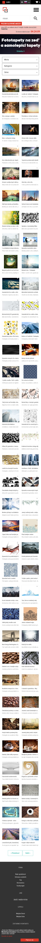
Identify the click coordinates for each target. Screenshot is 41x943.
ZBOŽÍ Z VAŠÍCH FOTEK (20, 900)
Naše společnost (20, 874)
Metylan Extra (20, 916)
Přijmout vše (29, 940)
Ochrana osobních (20, 877)
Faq (20, 880)
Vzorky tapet (20, 886)
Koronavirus (20, 883)
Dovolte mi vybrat (7, 936)
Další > (27, 853)
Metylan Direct (20, 913)
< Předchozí (15, 853)
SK (22, 2)
